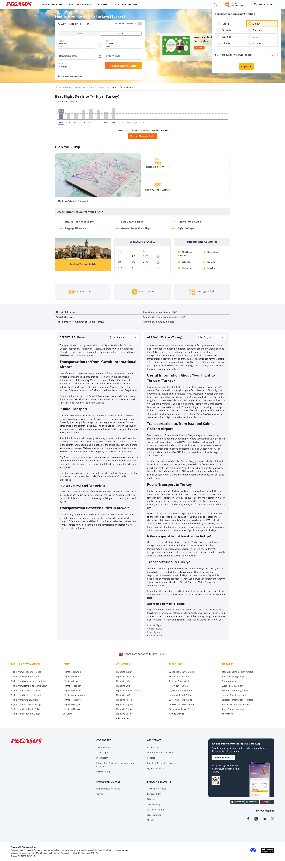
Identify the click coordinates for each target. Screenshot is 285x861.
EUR (270, 55)
